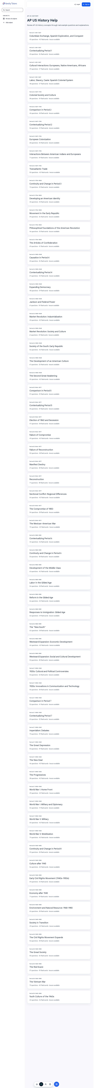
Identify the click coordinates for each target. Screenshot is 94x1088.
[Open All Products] (56, 1084)
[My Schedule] (50, 1084)
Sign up (87, 4)
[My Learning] (41, 1084)
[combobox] (14, 10)
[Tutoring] (46, 1084)
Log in (78, 4)
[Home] (37, 1084)
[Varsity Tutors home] (9, 3)
